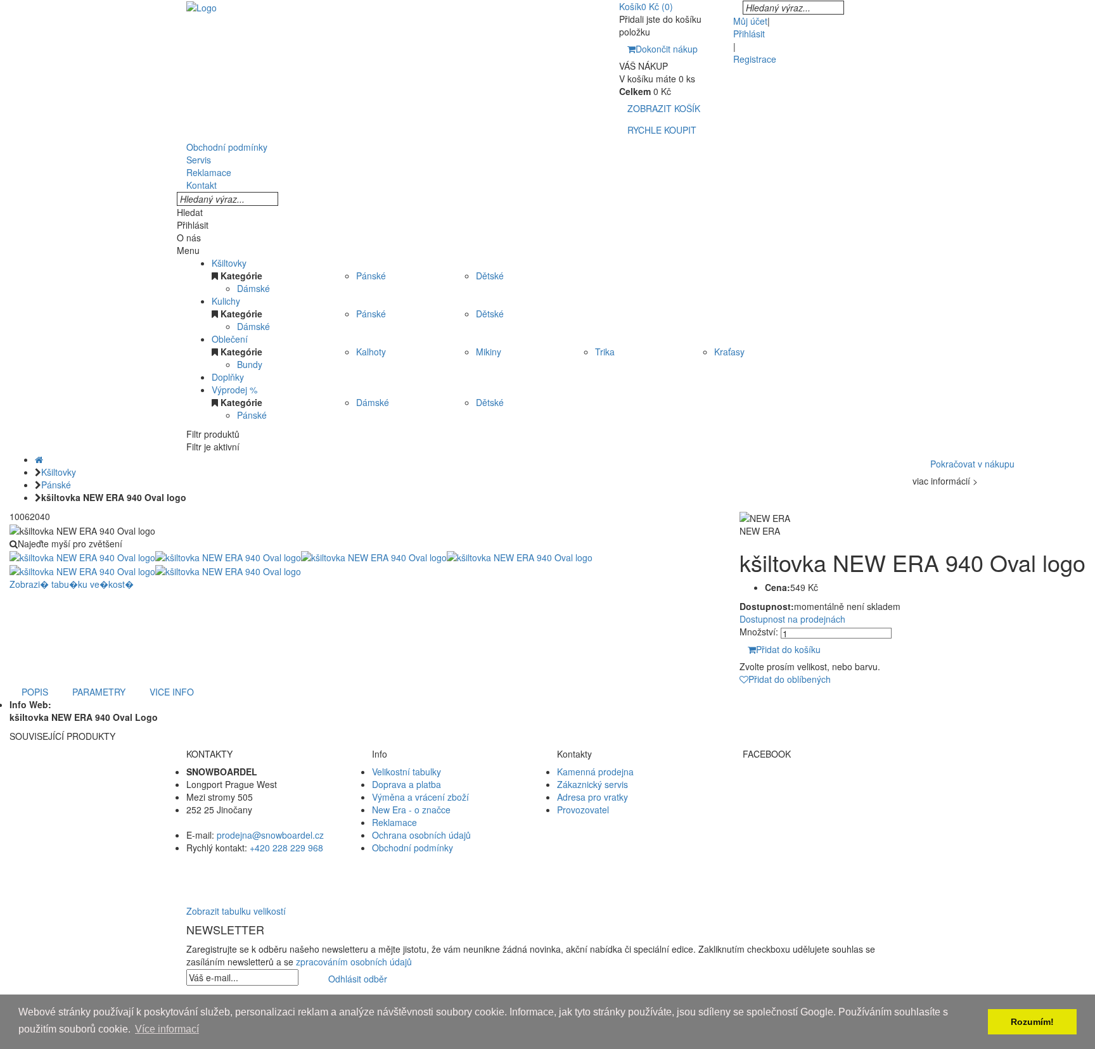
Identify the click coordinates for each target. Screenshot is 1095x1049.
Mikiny (488, 351)
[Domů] (39, 459)
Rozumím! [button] (1032, 1022)
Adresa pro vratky (592, 797)
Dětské (490, 275)
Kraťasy (729, 351)
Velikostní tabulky (406, 771)
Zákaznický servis (592, 784)
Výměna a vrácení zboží (420, 797)
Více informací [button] (167, 1029)
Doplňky (228, 377)
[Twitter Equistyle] (826, 797)
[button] (547, 873)
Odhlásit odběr (357, 978)
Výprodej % (234, 389)
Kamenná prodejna (595, 771)
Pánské (371, 275)
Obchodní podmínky (412, 847)
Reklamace (394, 822)
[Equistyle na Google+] (826, 809)
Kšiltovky (229, 263)
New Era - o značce (411, 809)
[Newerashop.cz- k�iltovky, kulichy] (201, 6)
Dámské (253, 288)
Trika (605, 351)
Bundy (249, 364)
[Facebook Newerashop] (826, 784)
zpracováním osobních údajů (354, 961)
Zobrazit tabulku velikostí (236, 911)
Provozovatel (583, 809)
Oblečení (230, 339)
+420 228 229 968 (286, 847)
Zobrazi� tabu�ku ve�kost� (72, 584)
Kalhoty (371, 351)
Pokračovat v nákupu (972, 463)
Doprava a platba (406, 784)
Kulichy (226, 301)
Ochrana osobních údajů (421, 835)
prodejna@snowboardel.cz (270, 835)
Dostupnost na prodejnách (792, 619)
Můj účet (750, 21)
